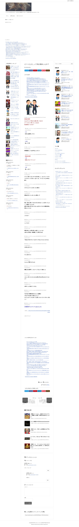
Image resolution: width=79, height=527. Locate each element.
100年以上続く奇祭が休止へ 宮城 (60, 202)
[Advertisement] (37, 30)
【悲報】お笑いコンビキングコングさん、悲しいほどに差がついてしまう (15, 93)
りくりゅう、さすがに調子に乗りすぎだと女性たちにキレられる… (36, 91)
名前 (25, 497)
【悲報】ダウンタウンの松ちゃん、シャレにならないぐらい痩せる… (15, 150)
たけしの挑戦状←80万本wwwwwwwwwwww (40, 421)
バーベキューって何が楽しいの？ (31, 95)
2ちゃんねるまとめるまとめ (59, 153)
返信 (48, 470)
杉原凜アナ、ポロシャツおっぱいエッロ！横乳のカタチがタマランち (37, 352)
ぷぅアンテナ (57, 151)
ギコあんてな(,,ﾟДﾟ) (58, 154)
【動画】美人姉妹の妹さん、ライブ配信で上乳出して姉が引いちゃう (37, 90)
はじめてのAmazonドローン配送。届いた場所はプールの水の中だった (37, 364)
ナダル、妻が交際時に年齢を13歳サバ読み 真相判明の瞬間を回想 (15, 82)
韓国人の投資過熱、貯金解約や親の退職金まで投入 (34, 353)
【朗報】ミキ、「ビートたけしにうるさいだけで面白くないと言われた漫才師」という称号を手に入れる (40, 445)
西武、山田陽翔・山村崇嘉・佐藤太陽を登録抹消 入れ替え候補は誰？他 (37, 351)
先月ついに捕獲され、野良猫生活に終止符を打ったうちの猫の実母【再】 (37, 80)
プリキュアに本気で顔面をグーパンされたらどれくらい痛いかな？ (36, 79)
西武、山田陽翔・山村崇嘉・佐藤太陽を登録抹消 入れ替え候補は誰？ (37, 361)
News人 (56, 159)
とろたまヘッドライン (59, 157)
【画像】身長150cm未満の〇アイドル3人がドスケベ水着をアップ (36, 89)
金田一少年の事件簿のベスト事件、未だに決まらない (15, 155)
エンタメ (12, 19)
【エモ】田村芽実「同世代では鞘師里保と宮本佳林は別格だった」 (36, 78)
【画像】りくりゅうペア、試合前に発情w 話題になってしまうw (36, 88)
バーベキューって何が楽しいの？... (13, 200)
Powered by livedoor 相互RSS (11, 58)
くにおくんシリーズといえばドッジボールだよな (63, 206)
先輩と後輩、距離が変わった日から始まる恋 (33, 77)
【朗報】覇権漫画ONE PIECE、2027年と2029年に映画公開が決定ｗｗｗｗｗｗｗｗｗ (67, 88)
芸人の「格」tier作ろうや (15, 118)
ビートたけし (46, 382)
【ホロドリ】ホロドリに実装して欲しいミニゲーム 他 (34, 345)
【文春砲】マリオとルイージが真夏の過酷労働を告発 (34, 350)
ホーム (7, 19)
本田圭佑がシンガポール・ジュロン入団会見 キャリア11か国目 (36, 81)
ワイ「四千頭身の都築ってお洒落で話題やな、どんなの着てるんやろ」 (15, 141)
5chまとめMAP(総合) (58, 150)
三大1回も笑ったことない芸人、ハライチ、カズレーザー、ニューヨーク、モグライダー (67, 80)
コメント (25, 486)
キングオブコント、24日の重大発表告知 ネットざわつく (15, 97)
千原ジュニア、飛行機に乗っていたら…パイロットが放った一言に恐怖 (15, 106)
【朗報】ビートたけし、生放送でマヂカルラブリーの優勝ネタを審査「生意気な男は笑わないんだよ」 (40, 415)
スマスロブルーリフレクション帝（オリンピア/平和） (34, 366)
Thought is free (45, 524)
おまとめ (56, 148)
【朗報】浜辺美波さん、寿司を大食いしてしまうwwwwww (15, 146)
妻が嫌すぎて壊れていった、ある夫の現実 (62, 171)
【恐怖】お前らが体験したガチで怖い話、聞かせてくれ (35, 367)
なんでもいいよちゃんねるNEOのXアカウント (63, 162)
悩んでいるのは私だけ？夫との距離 (32, 341)
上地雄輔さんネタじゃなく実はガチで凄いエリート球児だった (15, 129)
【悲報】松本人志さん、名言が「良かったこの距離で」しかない (15, 124)
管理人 (48, 384)
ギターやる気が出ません (30, 92)
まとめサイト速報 (58, 156)
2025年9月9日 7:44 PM (34, 474)
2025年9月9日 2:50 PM (32, 465)
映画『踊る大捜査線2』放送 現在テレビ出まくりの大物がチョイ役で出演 (15, 74)
